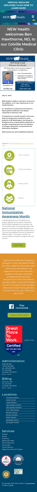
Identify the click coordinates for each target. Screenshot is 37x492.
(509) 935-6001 (7, 364)
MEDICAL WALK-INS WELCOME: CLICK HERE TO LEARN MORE (18, 5)
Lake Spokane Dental (13, 405)
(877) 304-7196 (7, 382)
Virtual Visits (6, 445)
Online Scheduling (24, 169)
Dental (4, 436)
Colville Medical (11, 402)
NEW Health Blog (15, 143)
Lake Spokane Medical (13, 407)
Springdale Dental (12, 420)
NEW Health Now (8, 443)
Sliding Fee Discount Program (12, 449)
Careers (21, 198)
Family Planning (7, 447)
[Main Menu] (33, 17)
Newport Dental (11, 412)
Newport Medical (12, 415)
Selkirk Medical (11, 417)
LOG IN (11, 485)
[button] (18, 245)
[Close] (33, 20)
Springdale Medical (12, 422)
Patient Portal (23, 184)
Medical (4, 434)
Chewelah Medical (12, 397)
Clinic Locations (23, 155)
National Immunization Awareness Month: (16, 212)
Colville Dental (11, 400)
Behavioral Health (8, 441)
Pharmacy (5, 438)
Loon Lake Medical (12, 410)
